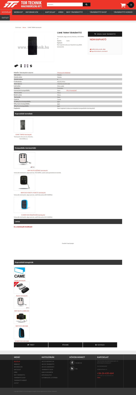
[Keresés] (86, 4)
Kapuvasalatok (47, 375)
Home (24, 27)
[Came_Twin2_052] (31, 66)
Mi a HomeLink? (71, 90)
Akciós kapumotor (48, 361)
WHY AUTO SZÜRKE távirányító (37, 170)
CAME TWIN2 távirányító (23, 134)
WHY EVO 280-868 (22, 326)
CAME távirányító (19, 280)
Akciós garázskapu (48, 367)
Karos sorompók (47, 372)
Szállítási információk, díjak (98, 49)
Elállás (98, 377)
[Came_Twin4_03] (21, 66)
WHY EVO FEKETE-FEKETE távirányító (33, 192)
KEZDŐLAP (6, 12)
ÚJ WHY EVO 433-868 (22, 341)
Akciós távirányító (21, 296)
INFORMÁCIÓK (32, 12)
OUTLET (5, 18)
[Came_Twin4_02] (16, 66)
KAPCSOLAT (50, 12)
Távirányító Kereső (123, 12)
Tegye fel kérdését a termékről (99, 51)
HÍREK (60, 12)
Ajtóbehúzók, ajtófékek (49, 377)
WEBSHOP (18, 12)
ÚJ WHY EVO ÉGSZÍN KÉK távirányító (33, 215)
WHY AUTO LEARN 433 (21, 311)
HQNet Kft (54, 391)
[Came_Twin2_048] (26, 66)
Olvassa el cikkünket (63, 72)
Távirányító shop (98, 12)
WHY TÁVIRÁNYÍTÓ (74, 12)
